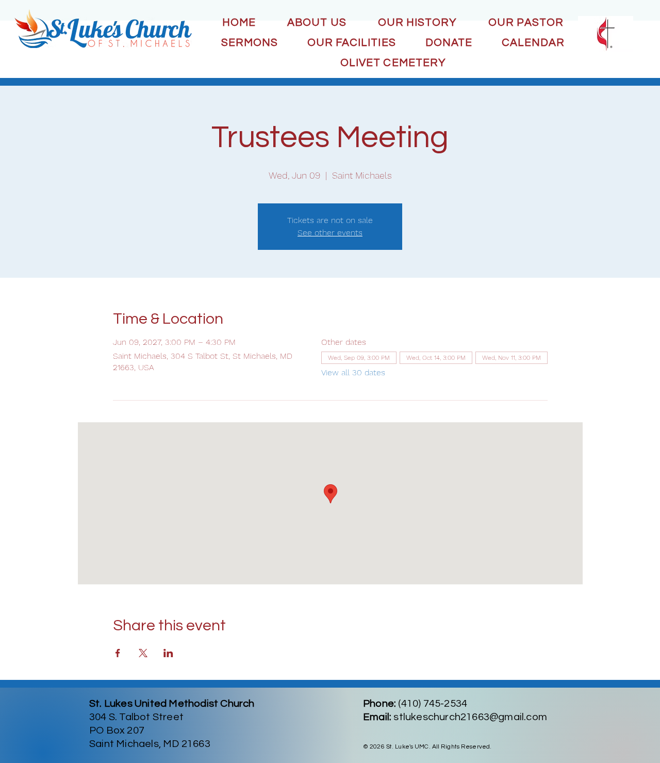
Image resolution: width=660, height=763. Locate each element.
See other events (330, 232)
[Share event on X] (143, 653)
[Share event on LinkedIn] (168, 653)
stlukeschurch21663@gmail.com (470, 717)
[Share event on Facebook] (118, 653)
